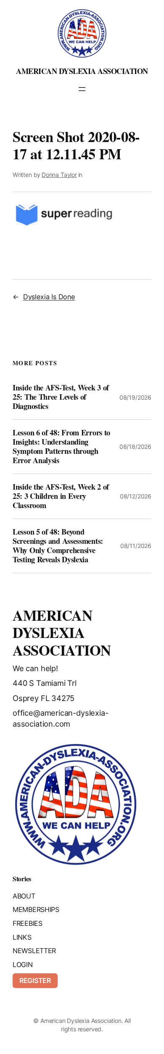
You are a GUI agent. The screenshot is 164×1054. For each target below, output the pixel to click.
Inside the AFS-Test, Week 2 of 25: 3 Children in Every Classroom (61, 496)
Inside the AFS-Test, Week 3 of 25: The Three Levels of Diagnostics (61, 397)
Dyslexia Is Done (49, 296)
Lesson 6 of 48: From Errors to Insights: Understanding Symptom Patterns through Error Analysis (61, 446)
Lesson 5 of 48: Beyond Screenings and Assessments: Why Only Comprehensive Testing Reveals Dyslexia (58, 545)
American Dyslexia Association (82, 71)
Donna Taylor (59, 174)
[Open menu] (82, 89)
